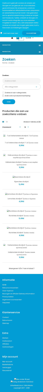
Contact (5, 317)
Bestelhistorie (7, 364)
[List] (7, 122)
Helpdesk (6, 302)
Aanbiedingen (7, 347)
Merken (5, 338)
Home (4, 63)
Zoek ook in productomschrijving (17, 96)
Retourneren (7, 320)
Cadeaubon (7, 341)
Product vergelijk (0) (32, 122)
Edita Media (28, 385)
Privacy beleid (7, 297)
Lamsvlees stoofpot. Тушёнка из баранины (21, 199)
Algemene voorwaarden (12, 300)
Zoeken (11, 63)
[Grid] (3, 122)
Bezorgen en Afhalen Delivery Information (18, 294)
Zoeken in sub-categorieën (15, 92)
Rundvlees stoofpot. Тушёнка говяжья (21, 233)
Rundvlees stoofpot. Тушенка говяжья (21, 216)
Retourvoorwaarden (10, 288)
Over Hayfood (7, 291)
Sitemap (5, 323)
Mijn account (7, 361)
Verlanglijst (6, 367)
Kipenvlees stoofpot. (21, 182)
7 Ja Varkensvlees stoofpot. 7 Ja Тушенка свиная (21, 143)
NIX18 (4, 285)
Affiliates (5, 344)
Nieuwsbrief (7, 370)
